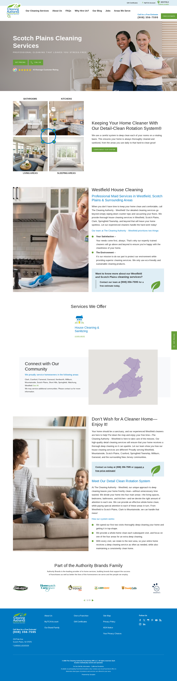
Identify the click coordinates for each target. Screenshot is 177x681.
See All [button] (35, 385)
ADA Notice (108, 627)
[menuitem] (37, 11)
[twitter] (144, 620)
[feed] (160, 620)
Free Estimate (169, 16)
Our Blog (97, 11)
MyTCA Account (51, 622)
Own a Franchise (81, 616)
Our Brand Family (51, 627)
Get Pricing (174, 339)
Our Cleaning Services (37, 11)
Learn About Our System (104, 149)
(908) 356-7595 (24, 632)
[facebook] (140, 620)
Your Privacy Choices (112, 633)
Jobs (107, 11)
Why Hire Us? (82, 11)
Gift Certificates (80, 622)
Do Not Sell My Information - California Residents (88, 666)
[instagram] (140, 624)
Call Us (37, 62)
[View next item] (92, 600)
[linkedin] (144, 624)
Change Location (163, 4)
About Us (57, 11)
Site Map (107, 616)
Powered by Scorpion (88, 674)
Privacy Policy (109, 622)
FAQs (68, 11)
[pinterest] (152, 620)
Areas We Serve (122, 11)
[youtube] (156, 620)
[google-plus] (148, 620)
